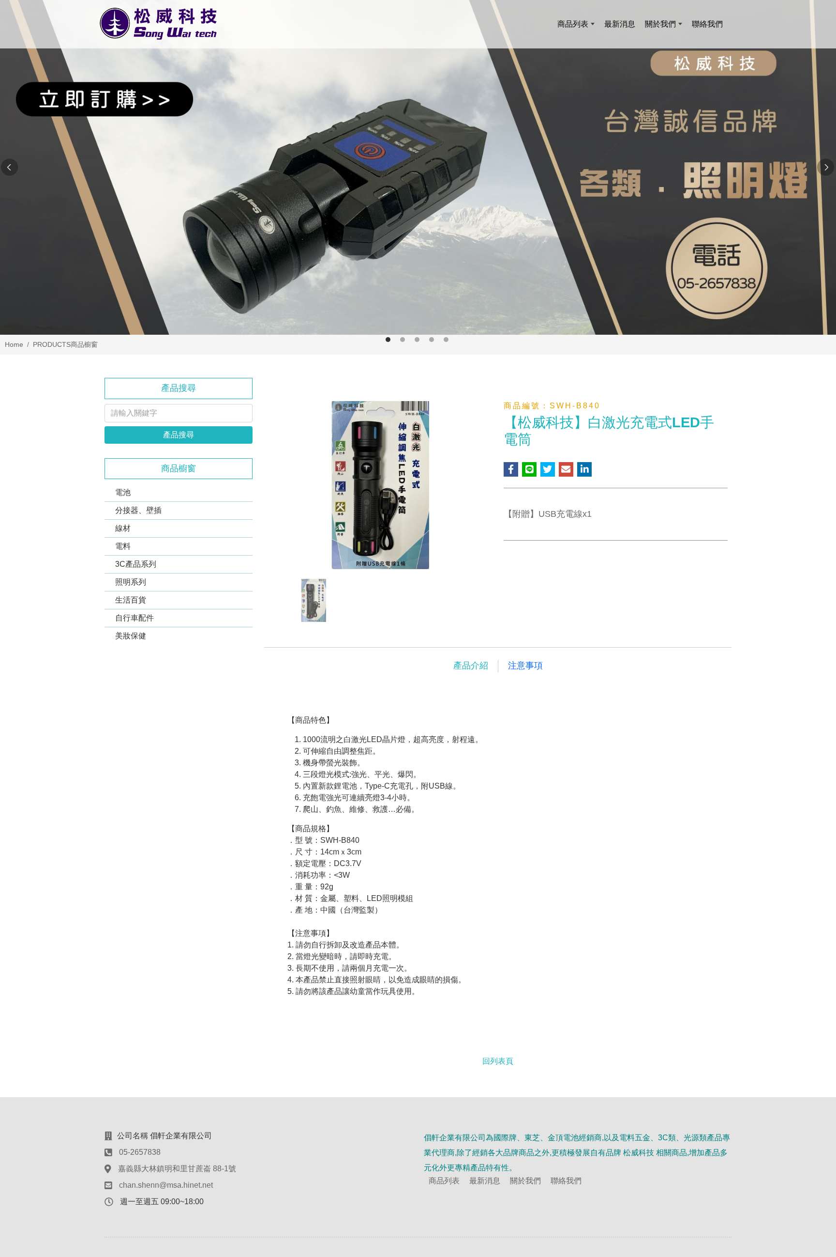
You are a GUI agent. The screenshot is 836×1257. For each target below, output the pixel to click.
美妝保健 (130, 636)
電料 (123, 546)
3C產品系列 (135, 564)
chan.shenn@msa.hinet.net (166, 1185)
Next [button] (826, 167)
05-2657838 (140, 1152)
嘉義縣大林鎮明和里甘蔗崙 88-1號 (177, 1168)
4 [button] (431, 339)
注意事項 (525, 665)
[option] (418, 167)
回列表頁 (497, 1061)
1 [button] (388, 339)
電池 (123, 492)
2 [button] (402, 339)
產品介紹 (470, 665)
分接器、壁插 (138, 510)
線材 (123, 528)
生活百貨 (130, 600)
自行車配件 (134, 618)
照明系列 (130, 582)
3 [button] (417, 339)
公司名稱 (132, 1136)
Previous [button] (9, 167)
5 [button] (446, 339)
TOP (807, 1081)
